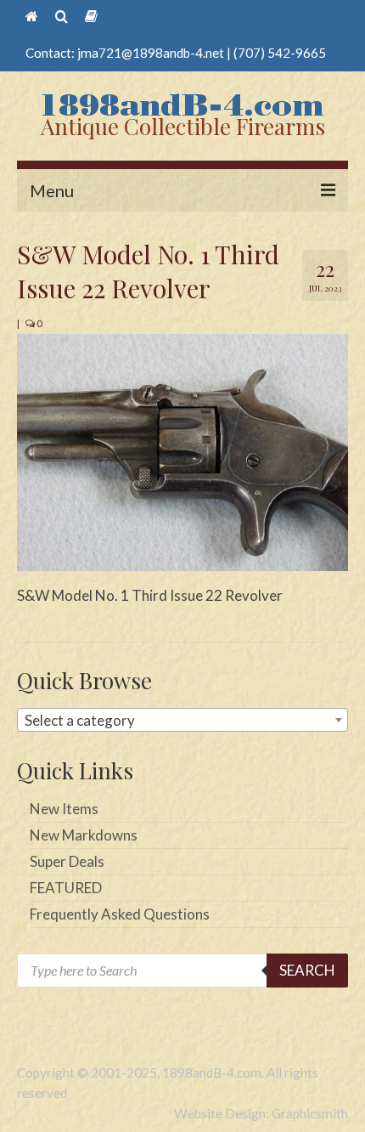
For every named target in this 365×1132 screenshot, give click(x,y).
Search (307, 970)
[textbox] (182, 721)
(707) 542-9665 (279, 52)
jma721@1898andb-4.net (150, 52)
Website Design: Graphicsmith (261, 1113)
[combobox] (182, 720)
